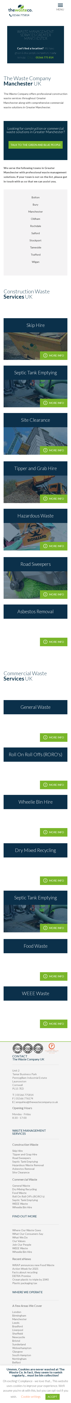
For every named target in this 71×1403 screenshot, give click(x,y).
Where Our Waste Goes (26, 1230)
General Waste (21, 1185)
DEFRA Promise (21, 1275)
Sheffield (17, 1333)
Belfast (16, 1362)
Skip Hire (17, 1150)
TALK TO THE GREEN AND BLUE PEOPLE (35, 144)
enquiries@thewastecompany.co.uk (37, 1102)
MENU (60, 9)
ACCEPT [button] (52, 1396)
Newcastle (18, 1337)
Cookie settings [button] (31, 1396)
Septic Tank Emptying (25, 1161)
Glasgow (17, 1351)
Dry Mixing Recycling (24, 1189)
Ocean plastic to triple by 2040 (30, 1279)
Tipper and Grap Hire (24, 1154)
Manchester (19, 1319)
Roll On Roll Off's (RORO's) (28, 1196)
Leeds (16, 1322)
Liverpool (17, 1330)
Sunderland (19, 1344)
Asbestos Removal (23, 1168)
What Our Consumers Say (27, 1233)
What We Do (20, 1237)
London (16, 1311)
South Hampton (21, 1355)
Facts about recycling (24, 1272)
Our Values (19, 1241)
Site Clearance (21, 1172)
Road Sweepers (21, 1158)
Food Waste (19, 1192)
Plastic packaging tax (24, 1283)
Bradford (17, 1326)
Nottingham (19, 1358)
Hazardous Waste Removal (28, 1165)
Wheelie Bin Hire (22, 1207)
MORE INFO (56, 355)
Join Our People (21, 1244)
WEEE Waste (20, 1203)
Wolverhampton (21, 1348)
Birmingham (19, 1315)
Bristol (16, 1340)
